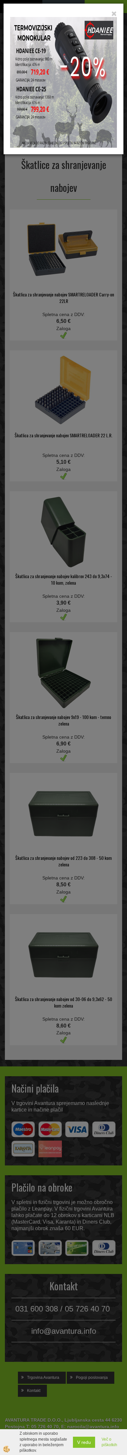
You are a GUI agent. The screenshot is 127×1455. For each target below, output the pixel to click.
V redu (84, 1442)
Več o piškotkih (109, 1442)
